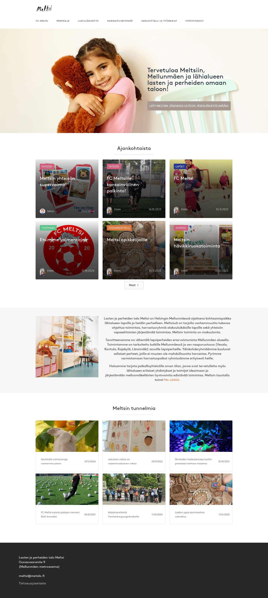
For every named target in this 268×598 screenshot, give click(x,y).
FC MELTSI (42, 20)
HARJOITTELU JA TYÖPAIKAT (159, 20)
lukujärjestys (88, 20)
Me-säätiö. (172, 380)
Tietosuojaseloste (32, 583)
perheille (63, 20)
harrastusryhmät (120, 20)
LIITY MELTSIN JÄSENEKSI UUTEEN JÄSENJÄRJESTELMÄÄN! (189, 106)
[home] (46, 10)
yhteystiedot (194, 20)
